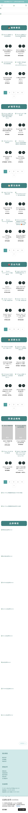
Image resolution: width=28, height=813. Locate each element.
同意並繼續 (22, 809)
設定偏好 (4, 809)
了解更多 (18, 806)
